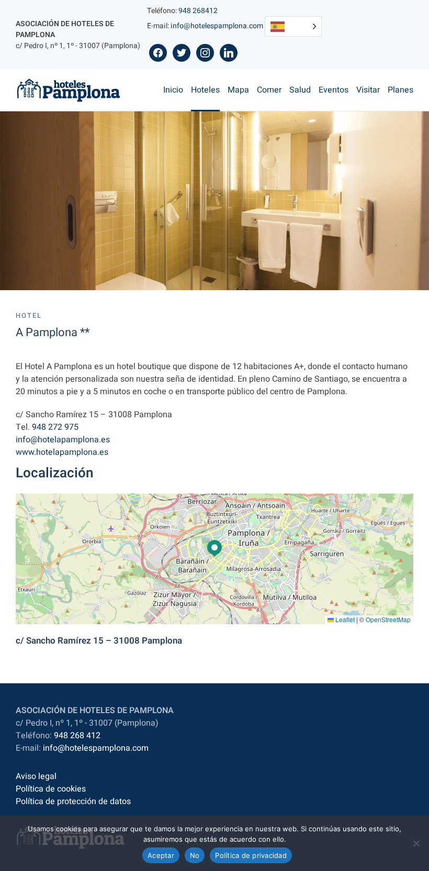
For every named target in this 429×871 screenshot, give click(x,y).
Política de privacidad (251, 855)
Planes (400, 90)
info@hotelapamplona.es (63, 439)
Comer (269, 90)
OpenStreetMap (388, 619)
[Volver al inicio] (68, 90)
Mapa (238, 90)
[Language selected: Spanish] (293, 26)
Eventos (333, 90)
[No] (416, 843)
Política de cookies (51, 789)
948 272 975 (55, 427)
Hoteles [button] (205, 90)
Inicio (173, 90)
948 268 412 (77, 735)
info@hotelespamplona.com (217, 25)
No (195, 855)
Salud (300, 90)
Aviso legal (36, 776)
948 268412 (198, 10)
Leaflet (344, 619)
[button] (214, 549)
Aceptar (161, 855)
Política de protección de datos (73, 801)
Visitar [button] (368, 90)
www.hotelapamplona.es (62, 452)
